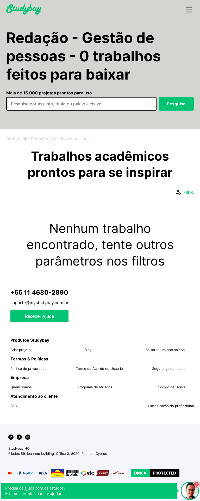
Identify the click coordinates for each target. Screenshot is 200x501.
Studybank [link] (16, 138)
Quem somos (21, 387)
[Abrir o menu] (189, 10)
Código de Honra (171, 387)
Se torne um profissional (165, 350)
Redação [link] (39, 138)
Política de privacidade (28, 368)
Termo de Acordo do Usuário (99, 368)
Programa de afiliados (94, 387)
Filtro (185, 192)
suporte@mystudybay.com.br (39, 302)
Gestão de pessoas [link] (71, 138)
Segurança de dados (168, 368)
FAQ (13, 406)
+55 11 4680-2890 (39, 292)
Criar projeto (20, 350)
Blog (88, 350)
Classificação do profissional (171, 406)
